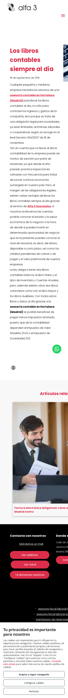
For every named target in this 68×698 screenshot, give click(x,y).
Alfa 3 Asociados (39, 206)
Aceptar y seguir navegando (34, 674)
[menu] (63, 15)
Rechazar (34, 691)
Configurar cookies (34, 682)
